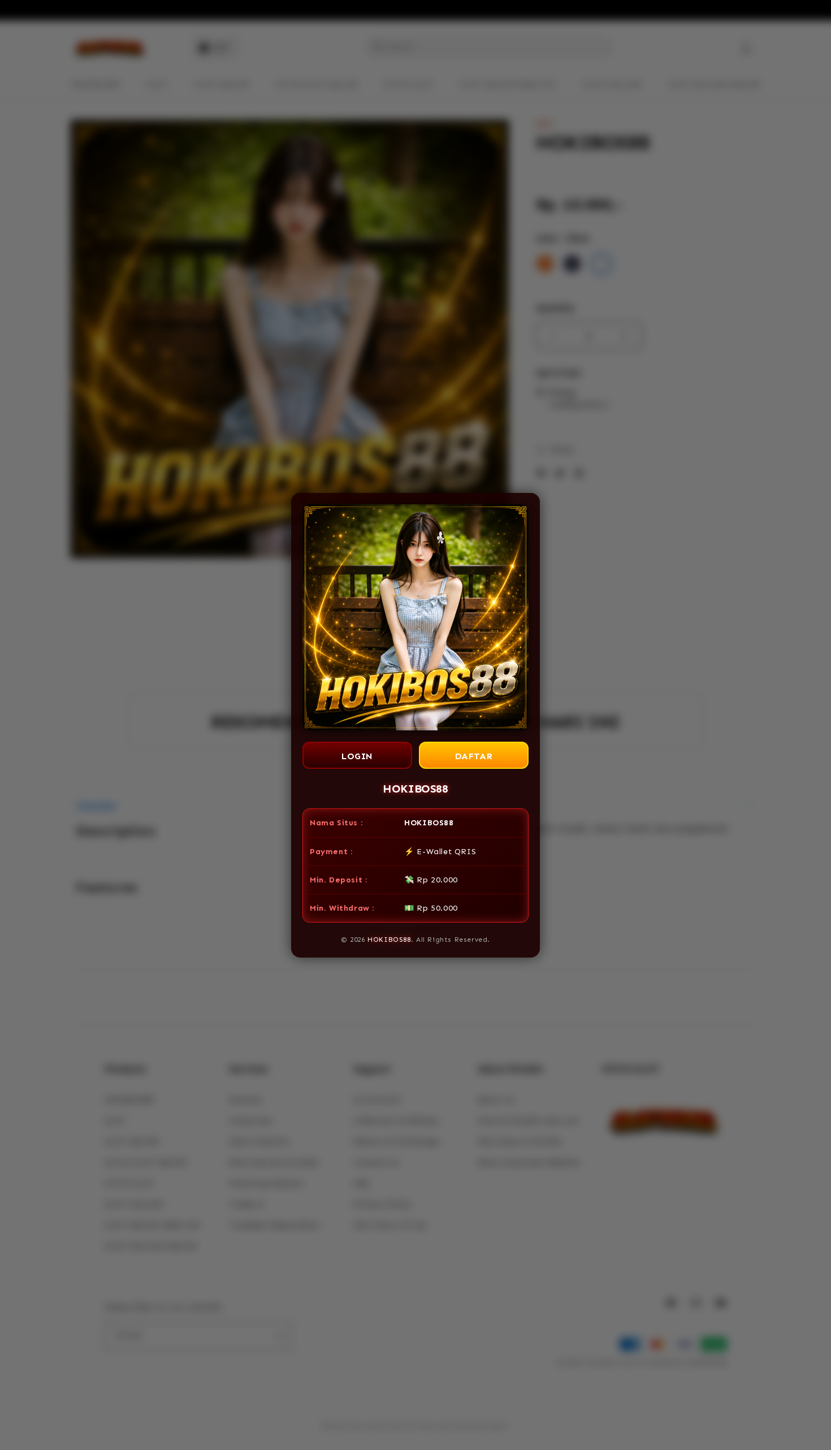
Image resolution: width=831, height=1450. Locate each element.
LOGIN (357, 756)
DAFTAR (474, 756)
